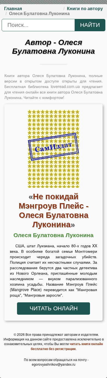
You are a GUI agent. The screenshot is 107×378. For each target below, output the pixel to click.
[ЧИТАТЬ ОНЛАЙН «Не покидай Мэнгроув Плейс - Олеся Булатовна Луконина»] (53, 150)
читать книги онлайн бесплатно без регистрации (67, 346)
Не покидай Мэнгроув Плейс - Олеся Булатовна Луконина (54, 210)
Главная (13, 8)
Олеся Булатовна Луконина (53, 235)
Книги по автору (85, 8)
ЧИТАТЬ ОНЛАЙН (54, 308)
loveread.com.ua (65, 86)
